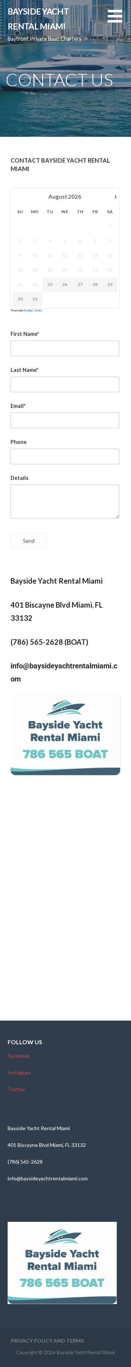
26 (64, 284)
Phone (19, 442)
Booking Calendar (33, 310)
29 (109, 284)
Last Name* (24, 370)
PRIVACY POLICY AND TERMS (47, 1341)
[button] (119, 20)
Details (19, 478)
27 (80, 284)
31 (34, 299)
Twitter (16, 1089)
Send (29, 541)
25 (49, 284)
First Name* (25, 334)
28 (95, 284)
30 (20, 299)
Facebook (18, 1056)
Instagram (19, 1072)
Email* (18, 406)
